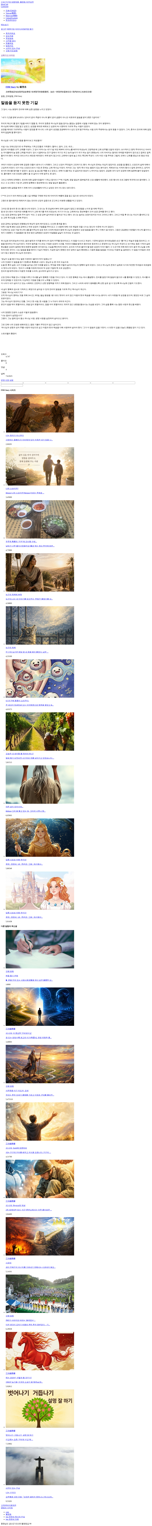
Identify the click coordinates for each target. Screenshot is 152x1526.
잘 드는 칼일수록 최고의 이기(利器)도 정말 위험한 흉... (29, 1038)
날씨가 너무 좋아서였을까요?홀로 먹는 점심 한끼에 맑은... (30, 546)
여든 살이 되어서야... (14, 807)
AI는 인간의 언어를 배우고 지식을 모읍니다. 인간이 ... (28, 1152)
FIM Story (11, 87)
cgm (7, 1512)
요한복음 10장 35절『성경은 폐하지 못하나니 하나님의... (29, 1497)
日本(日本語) (11, 11)
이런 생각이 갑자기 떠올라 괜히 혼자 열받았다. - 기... (28, 1325)
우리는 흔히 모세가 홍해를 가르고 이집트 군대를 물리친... (30, 1095)
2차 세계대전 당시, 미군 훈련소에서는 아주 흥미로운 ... (29, 1210)
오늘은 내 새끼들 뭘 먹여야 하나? (20, 754)
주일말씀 (9, 38)
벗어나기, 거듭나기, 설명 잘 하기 (19, 1435)
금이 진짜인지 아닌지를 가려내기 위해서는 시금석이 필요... (31, 1267)
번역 (3, 380)
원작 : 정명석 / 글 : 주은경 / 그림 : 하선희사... (24, 864)
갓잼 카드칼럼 (12, 51)
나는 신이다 (11, 1493)
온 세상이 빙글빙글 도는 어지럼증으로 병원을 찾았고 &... (30, 705)
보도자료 (9, 36)
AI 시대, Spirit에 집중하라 (16, 1148)
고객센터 (5, 1505)
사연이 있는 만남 (13, 48)
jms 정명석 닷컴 (12, 1519)
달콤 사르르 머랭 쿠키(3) (16, 913)
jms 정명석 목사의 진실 (15, 1517)
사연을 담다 (11, 41)
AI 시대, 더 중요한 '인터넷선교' (19, 1033)
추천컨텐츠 (10, 33)
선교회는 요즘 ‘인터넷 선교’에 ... (19, 1440)
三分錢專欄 (10, 1029)
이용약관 (12, 1505)
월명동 (8, 1514)
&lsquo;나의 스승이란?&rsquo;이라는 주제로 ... (25, 493)
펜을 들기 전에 (12, 976)
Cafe (6, 4)
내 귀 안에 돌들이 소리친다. (17, 701)
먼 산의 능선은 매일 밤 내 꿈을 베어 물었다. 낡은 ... (27, 652)
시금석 (8, 1263)
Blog (3, 4)
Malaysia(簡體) (11, 16)
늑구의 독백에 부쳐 (14, 595)
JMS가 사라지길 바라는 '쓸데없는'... (21, 1320)
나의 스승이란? (12, 489)
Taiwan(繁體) (11, 13)
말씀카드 (9, 46)
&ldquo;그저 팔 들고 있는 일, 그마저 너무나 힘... (26, 811)
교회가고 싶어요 (8, 55)
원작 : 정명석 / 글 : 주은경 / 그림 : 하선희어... (24, 917)
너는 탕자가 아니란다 (15, 435)
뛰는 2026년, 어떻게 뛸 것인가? (19, 1378)
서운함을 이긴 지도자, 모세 (17, 1091)
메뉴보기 (5, 25)
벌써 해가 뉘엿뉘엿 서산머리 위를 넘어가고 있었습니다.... (30, 758)
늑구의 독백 (11, 648)
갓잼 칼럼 (10, 971)
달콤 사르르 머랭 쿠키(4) (16, 860)
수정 (7, 380)
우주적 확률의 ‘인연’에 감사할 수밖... (21, 542)
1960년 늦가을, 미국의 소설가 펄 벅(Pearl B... (24, 1382)
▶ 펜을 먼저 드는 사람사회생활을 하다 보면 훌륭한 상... (29, 980)
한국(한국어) (11, 20)
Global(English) (12, 18)
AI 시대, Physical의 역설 (15, 1205)
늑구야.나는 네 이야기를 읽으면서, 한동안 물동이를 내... (29, 599)
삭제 (11, 380)
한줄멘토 (9, 43)
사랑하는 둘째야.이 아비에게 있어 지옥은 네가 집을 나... (29, 440)
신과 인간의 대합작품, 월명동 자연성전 (17, 2)
